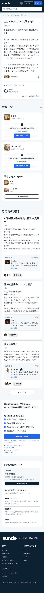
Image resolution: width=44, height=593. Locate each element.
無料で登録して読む (22, 135)
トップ (4, 15)
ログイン (29, 3)
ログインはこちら (9, 447)
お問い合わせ (6, 554)
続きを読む (14, 268)
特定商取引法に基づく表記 (10, 563)
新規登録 (38, 3)
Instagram (26, 554)
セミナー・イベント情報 (9, 573)
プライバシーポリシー (26, 440)
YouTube (26, 557)
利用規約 (13, 440)
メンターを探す (23, 196)
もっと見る (22, 392)
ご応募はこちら (8, 452)
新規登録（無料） (22, 436)
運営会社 (5, 550)
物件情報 (5, 576)
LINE (25, 560)
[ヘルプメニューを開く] (21, 3)
